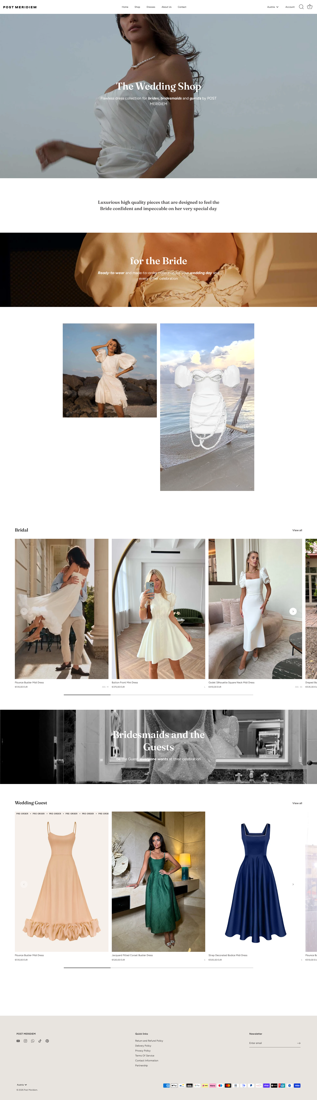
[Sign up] (298, 1043)
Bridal (21, 530)
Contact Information (146, 1060)
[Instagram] (25, 1040)
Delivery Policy (143, 1045)
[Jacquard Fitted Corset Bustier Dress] (158, 882)
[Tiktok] (40, 1040)
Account (290, 6)
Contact (182, 6)
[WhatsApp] (32, 1040)
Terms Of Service (144, 1055)
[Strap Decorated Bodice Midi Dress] (255, 882)
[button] (24, 611)
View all (297, 530)
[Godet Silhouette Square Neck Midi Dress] (255, 609)
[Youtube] (18, 1040)
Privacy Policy (143, 1050)
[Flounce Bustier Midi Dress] (61, 609)
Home (125, 6)
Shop (137, 6)
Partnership (141, 1065)
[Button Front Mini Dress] (158, 609)
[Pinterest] (47, 1040)
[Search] (301, 7)
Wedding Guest (31, 802)
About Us (167, 6)
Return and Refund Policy (149, 1040)
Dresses (151, 6)
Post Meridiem (30, 1090)
